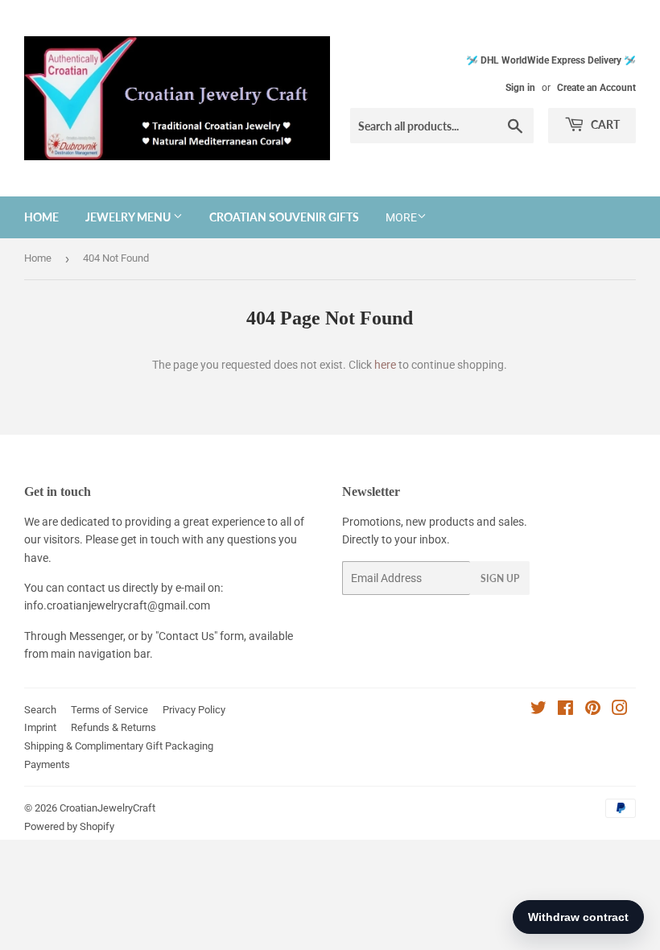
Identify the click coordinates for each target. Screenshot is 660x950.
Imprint (40, 727)
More (401, 217)
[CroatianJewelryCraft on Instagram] (620, 710)
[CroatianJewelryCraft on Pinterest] (592, 710)
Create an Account (596, 87)
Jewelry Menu (129, 217)
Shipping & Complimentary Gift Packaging (118, 746)
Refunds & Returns (113, 727)
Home (41, 217)
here (385, 364)
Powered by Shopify (69, 826)
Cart (604, 124)
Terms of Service (109, 710)
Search (40, 710)
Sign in (520, 87)
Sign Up (500, 578)
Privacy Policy (194, 710)
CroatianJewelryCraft (107, 808)
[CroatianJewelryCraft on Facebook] (565, 710)
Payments (47, 764)
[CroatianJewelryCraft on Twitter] (538, 710)
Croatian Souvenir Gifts (284, 217)
